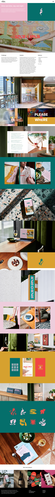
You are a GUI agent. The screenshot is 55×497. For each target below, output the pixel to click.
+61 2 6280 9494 (31, 492)
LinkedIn (44, 492)
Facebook (44, 491)
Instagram (44, 490)
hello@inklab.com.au (32, 491)
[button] (53, 1)
